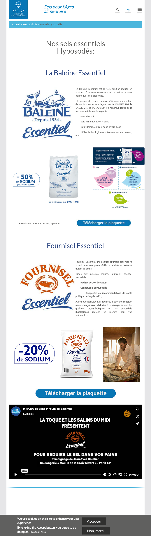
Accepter (94, 521)
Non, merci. (96, 530)
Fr (128, 9)
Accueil (16, 24)
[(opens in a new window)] (116, 501)
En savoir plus (38, 531)
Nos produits (29, 24)
